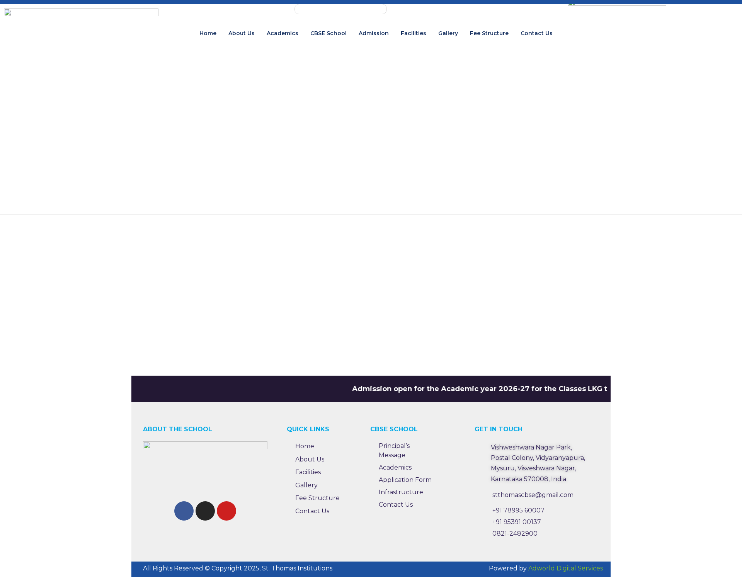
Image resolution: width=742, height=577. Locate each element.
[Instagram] (205, 511)
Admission (374, 33)
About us (241, 33)
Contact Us (537, 33)
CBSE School (328, 33)
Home (207, 33)
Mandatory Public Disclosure (340, 9)
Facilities (413, 33)
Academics (282, 33)
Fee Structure (489, 33)
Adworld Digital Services (565, 568)
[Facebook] (184, 511)
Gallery (448, 33)
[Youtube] (226, 511)
